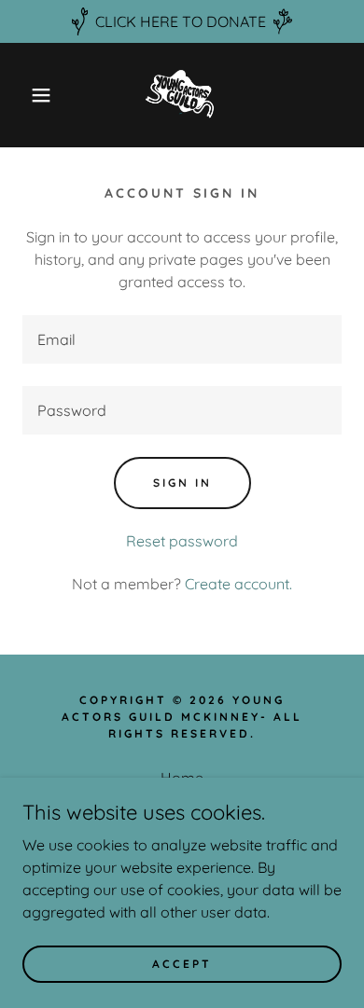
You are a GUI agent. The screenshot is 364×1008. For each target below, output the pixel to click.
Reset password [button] (182, 541)
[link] (182, 95)
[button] (28, 95)
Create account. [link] (238, 583)
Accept (182, 964)
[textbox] (182, 339)
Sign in (182, 483)
